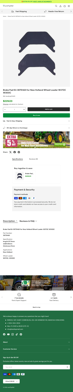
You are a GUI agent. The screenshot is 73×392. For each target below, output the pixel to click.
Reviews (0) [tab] (33, 159)
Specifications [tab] (17, 159)
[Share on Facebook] (15, 152)
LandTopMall (10, 387)
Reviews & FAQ (27, 221)
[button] (65, 6)
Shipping (5, 104)
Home (4, 16)
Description (9, 221)
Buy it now (36, 115)
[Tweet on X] (10, 152)
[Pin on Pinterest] (19, 152)
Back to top (36, 307)
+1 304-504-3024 (13, 323)
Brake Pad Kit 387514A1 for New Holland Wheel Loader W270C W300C (26, 16)
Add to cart (48, 109)
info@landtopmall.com (15, 329)
